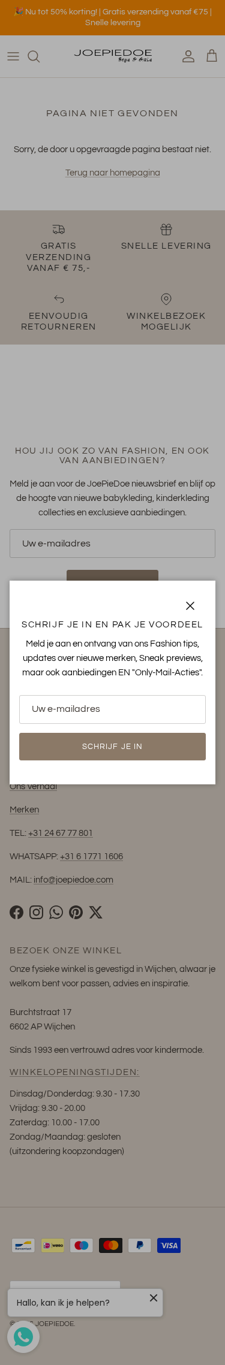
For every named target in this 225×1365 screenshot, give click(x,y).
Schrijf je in (112, 746)
